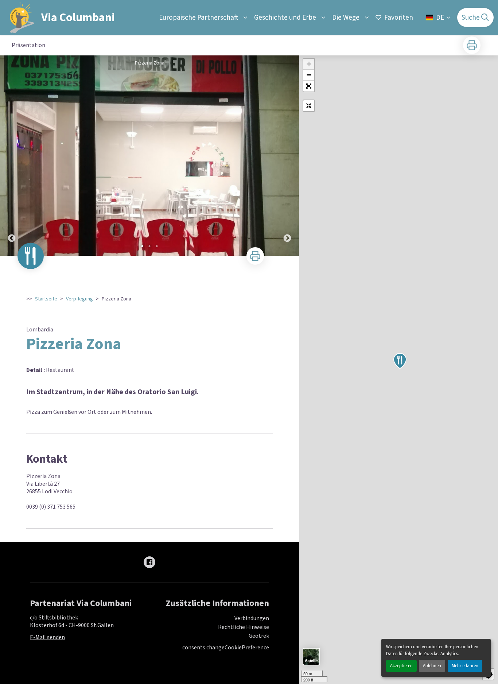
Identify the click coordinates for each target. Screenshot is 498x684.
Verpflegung (79, 299)
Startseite (46, 299)
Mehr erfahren (465, 665)
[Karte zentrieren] (308, 105)
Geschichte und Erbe (285, 17)
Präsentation (28, 45)
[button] (308, 86)
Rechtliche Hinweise (243, 627)
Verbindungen (251, 618)
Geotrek (259, 636)
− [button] (309, 74)
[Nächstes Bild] (287, 155)
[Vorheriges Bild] (11, 155)
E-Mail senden (47, 637)
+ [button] (309, 64)
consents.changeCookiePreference (225, 648)
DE (440, 17)
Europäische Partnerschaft (198, 17)
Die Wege (345, 17)
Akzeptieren (401, 665)
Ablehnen (432, 665)
